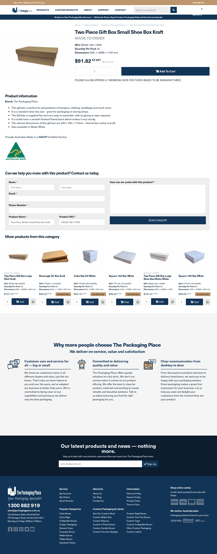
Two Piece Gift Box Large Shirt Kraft (18, 277)
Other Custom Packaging (139, 528)
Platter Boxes (65, 539)
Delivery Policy (134, 493)
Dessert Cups (66, 528)
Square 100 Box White (191, 275)
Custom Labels (134, 531)
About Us (97, 493)
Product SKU (67, 216)
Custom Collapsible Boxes (139, 524)
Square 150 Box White (121, 275)
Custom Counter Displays (105, 531)
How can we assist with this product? (132, 182)
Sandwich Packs (67, 542)
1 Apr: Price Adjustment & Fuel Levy (29, 2)
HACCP (43, 137)
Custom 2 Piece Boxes (104, 524)
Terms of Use (133, 504)
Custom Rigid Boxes (136, 513)
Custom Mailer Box (102, 517)
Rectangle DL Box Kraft (52, 275)
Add (21, 302)
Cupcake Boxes (67, 531)
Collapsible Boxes (68, 520)
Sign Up (151, 464)
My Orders (64, 497)
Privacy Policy (133, 500)
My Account (65, 493)
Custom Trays (133, 520)
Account (183, 18)
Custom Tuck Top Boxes (138, 517)
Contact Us (98, 500)
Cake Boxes (65, 513)
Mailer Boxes (65, 535)
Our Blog (97, 497)
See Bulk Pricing (63, 294)
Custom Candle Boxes (104, 528)
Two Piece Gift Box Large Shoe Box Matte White (157, 277)
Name (13, 182)
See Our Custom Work (104, 513)
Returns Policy (134, 497)
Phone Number (18, 205)
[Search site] (173, 10)
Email (13, 193)
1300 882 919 (198, 2)
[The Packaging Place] (22, 10)
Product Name (18, 216)
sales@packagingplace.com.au (24, 510)
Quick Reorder (66, 500)
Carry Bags (64, 517)
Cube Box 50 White (84, 275)
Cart (195, 11)
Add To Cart (167, 71)
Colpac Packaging (68, 524)
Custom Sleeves (101, 520)
